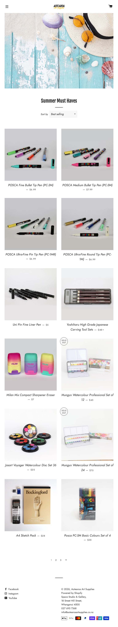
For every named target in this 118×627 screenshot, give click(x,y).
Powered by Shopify (71, 593)
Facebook (13, 589)
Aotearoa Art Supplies (82, 589)
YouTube (12, 598)
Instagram (13, 593)
